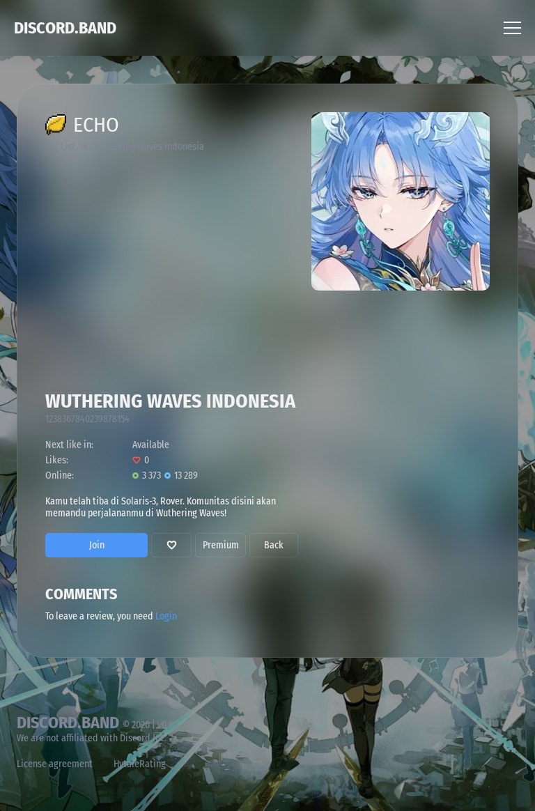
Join (96, 545)
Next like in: (69, 445)
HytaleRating (140, 764)
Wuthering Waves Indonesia (149, 147)
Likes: (56, 460)
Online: (59, 475)
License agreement (55, 764)
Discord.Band (65, 28)
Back (274, 545)
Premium (221, 545)
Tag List (60, 147)
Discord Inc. (143, 738)
